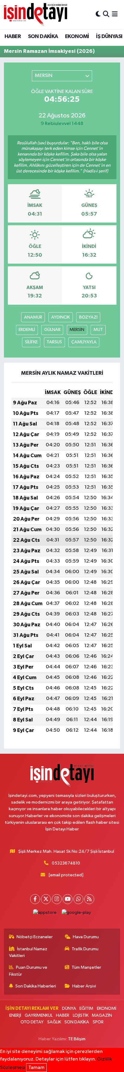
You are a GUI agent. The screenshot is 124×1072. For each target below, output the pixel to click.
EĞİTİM (86, 1008)
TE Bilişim (76, 1039)
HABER (13, 36)
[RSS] (89, 899)
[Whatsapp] (78, 899)
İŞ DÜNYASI (109, 36)
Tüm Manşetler (86, 967)
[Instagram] (57, 899)
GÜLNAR (52, 329)
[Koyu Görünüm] (98, 14)
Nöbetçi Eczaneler (35, 937)
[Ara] (106, 14)
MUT (98, 329)
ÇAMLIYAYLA (84, 342)
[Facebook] (35, 899)
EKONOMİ (77, 36)
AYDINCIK (60, 317)
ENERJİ (15, 1015)
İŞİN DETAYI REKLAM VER (31, 1008)
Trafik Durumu (85, 949)
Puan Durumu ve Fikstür (28, 970)
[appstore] (45, 914)
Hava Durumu (86, 937)
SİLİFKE (31, 342)
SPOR (98, 1022)
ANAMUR (33, 317)
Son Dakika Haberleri (35, 986)
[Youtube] (68, 899)
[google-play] (76, 914)
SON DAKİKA (43, 36)
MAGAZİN (102, 1015)
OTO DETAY (32, 1022)
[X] (46, 899)
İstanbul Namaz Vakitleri (28, 952)
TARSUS (54, 342)
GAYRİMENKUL (39, 1015)
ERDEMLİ (27, 329)
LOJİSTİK (80, 1015)
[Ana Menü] (115, 14)
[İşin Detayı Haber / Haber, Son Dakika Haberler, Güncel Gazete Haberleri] (35, 14)
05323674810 (66, 863)
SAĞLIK (54, 1022)
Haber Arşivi (84, 986)
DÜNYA (69, 1008)
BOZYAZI (88, 317)
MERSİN (77, 329)
